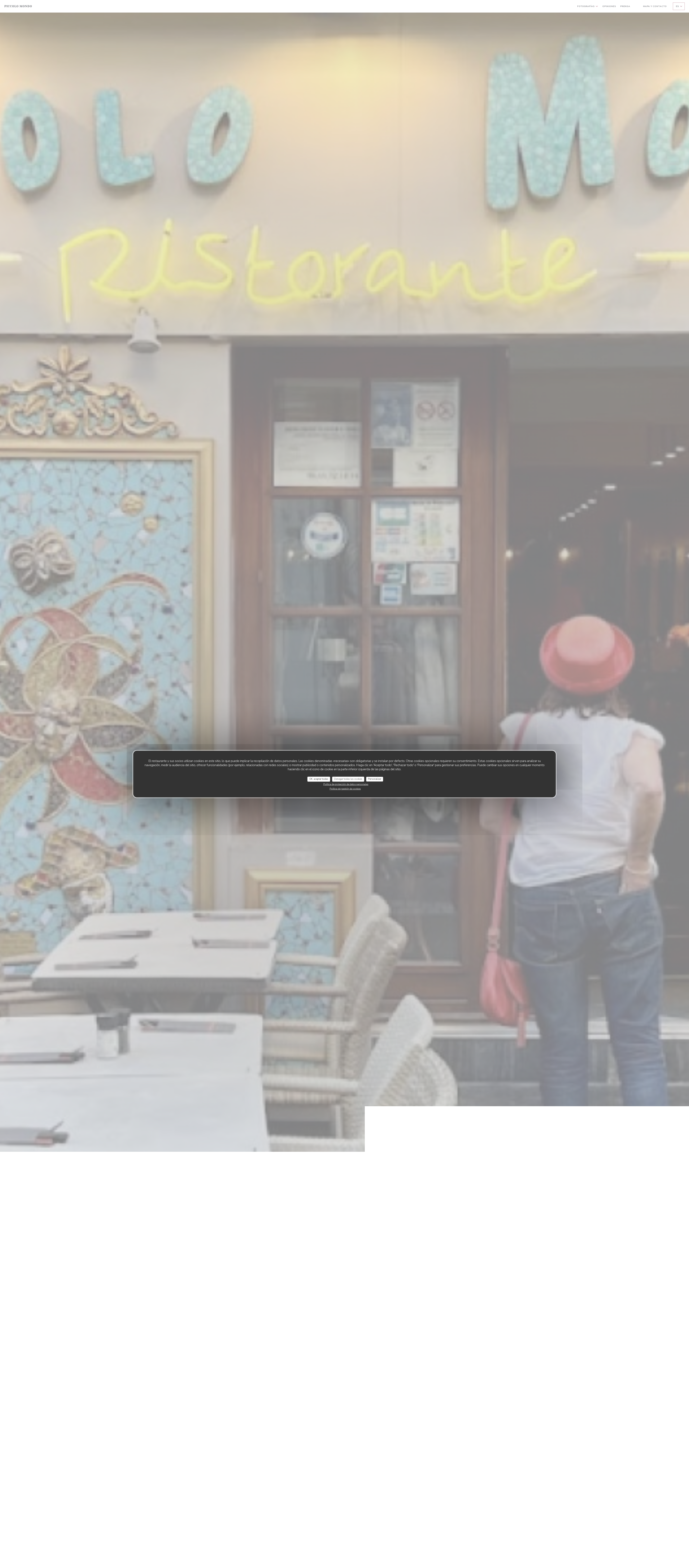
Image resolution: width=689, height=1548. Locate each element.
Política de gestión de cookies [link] (345, 788)
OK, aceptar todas (318, 779)
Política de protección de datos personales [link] (345, 784)
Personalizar (374, 779)
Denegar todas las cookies (348, 779)
